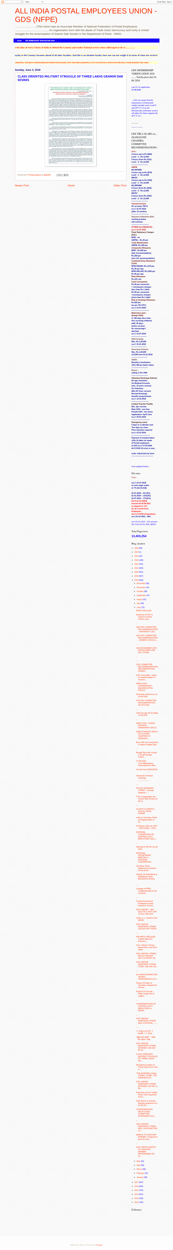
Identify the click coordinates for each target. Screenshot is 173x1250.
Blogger (99, 1245)
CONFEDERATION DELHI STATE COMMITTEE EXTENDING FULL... (146, 1112)
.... (137, 660)
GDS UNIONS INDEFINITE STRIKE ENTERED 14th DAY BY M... (146, 1046)
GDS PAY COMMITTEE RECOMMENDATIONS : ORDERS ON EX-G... (147, 638)
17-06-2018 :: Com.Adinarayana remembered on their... (146, 763)
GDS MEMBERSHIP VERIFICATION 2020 (40, 40)
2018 (136, 580)
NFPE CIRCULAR (143, 611)
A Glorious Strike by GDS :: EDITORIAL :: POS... (146, 827)
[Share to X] (62, 175)
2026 (136, 548)
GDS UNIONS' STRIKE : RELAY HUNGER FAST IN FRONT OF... (146, 956)
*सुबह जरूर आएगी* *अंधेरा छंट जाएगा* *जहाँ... (145, 1038)
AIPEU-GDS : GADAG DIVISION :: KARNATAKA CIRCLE (146, 725)
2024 (136, 556)
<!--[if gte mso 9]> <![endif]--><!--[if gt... (144, 1032)
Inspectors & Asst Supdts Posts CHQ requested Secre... (146, 1094)
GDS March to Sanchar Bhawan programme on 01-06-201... (146, 1103)
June (139, 607)
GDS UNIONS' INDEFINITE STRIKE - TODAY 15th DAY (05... (147, 964)
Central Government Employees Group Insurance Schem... (145, 903)
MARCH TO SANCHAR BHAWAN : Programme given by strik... (147, 1137)
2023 (136, 560)
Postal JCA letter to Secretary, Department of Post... (146, 985)
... (137, 623)
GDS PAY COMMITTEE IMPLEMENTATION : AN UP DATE (146, 702)
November (141, 587)
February (141, 1173)
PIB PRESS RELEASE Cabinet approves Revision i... (145, 939)
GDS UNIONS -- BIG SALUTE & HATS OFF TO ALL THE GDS (146, 912)
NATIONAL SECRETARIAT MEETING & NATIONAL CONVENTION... (144, 857)
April (139, 1165)
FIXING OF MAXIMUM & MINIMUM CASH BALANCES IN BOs (146, 876)
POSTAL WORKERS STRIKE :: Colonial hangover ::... (145, 790)
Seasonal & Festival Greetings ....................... (144, 778)
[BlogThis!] (60, 175)
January (140, 1177)
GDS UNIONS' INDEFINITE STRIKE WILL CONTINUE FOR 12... (146, 1127)
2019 (136, 576)
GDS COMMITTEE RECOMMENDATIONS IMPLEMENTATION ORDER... (147, 667)
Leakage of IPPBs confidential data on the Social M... (146, 891)
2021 (136, 568)
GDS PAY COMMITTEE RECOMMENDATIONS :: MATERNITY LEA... (147, 629)
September (141, 595)
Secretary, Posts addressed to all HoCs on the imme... (146, 868)
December (141, 583)
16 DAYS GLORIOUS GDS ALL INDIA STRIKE (145, 811)
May (139, 1161)
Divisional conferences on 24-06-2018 (146, 695)
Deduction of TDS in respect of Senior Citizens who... (144, 617)
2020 (136, 572)
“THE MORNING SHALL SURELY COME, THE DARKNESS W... (146, 1075)
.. (136, 657)
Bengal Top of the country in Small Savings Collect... (146, 755)
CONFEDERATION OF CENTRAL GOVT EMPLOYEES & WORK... (146, 1007)
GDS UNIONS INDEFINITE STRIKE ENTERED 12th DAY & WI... (146, 1085)
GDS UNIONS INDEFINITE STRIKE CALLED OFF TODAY (146, 926)
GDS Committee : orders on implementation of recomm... (146, 677)
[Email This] (57, 175)
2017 (136, 1182)
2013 (136, 1198)
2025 (136, 552)
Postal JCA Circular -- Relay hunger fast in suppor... (145, 993)
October (140, 591)
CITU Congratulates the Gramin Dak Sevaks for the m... (147, 799)
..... (137, 1027)
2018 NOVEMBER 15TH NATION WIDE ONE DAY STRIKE (146, 650)
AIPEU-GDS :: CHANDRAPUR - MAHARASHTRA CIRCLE (144, 687)
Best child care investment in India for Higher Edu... (147, 743)
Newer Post (22, 185)
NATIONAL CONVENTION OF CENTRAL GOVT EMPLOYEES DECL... (146, 835)
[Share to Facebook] (65, 175)
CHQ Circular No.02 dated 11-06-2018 (147, 714)
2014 (136, 1194)
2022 (136, 564)
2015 (136, 1190)
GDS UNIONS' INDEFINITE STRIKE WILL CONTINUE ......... (147, 1021)
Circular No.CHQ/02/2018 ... (147, 770)
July (139, 603)
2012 (136, 1202)
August (140, 599)
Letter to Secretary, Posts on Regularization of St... (146, 819)
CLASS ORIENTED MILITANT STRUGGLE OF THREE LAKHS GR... (147, 1057)
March (139, 1169)
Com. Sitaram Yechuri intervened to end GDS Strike (146, 947)
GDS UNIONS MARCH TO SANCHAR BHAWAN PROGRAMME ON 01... (146, 1151)
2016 (136, 1186)
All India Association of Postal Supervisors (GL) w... (147, 1067)
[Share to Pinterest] (67, 175)
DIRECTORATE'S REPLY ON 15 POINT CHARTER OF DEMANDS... (147, 735)
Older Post (120, 185)
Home (19, 40)
